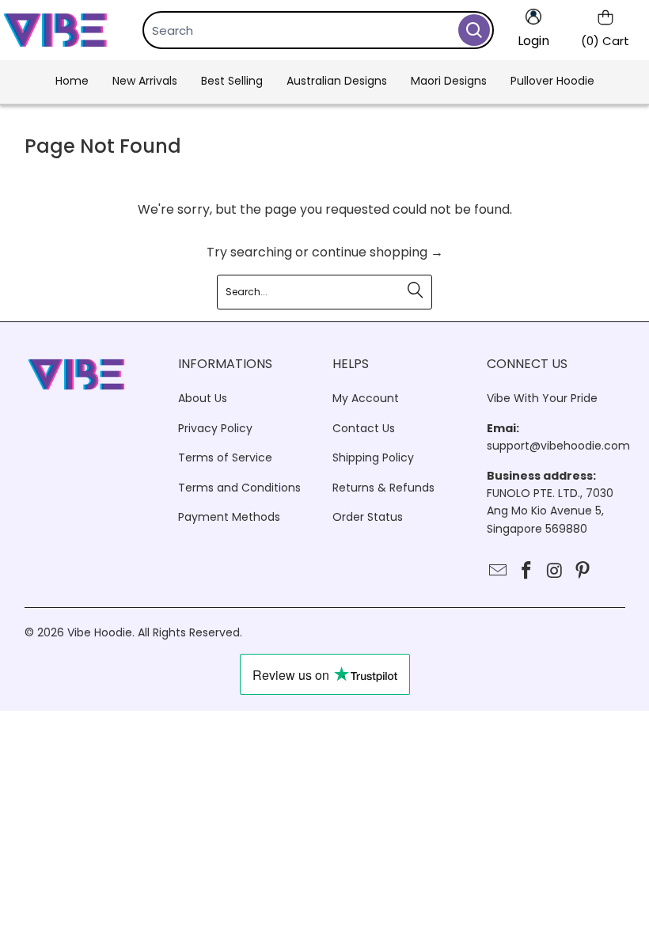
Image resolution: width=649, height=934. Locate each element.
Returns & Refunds (383, 487)
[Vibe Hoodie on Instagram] (555, 571)
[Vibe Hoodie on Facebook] (526, 571)
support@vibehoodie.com (558, 446)
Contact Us (363, 428)
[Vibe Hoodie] (55, 30)
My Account (365, 398)
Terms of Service (225, 457)
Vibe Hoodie (99, 632)
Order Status (367, 517)
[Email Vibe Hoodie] (498, 571)
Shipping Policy (373, 457)
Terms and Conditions (239, 487)
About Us (202, 398)
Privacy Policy (215, 428)
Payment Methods (229, 517)
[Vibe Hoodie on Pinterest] (583, 571)
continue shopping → (377, 252)
